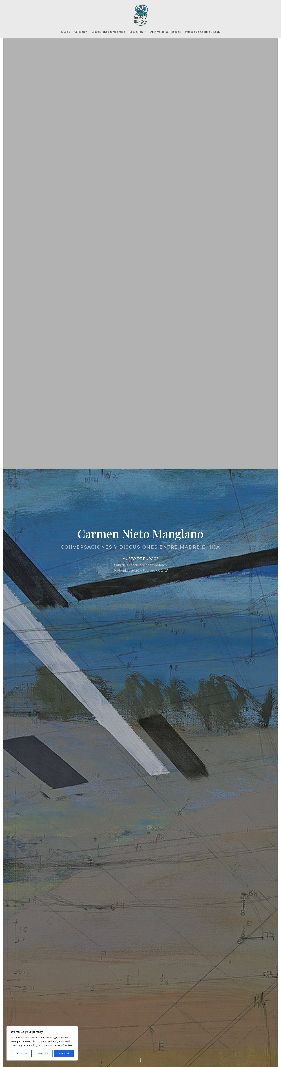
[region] (42, 1043)
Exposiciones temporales (108, 32)
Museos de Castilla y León (202, 32)
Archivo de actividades (165, 32)
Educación (136, 32)
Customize (21, 1053)
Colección (80, 32)
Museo (65, 32)
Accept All (64, 1053)
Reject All (43, 1053)
